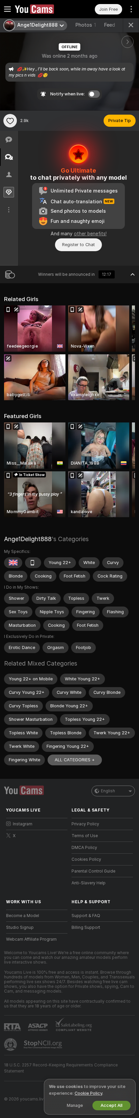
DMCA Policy (84, 847)
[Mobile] (33, 562)
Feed (109, 25)
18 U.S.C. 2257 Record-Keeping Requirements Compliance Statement (61, 1068)
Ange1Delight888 (28, 538)
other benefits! (90, 233)
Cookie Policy (88, 1093)
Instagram (22, 824)
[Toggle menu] (7, 9)
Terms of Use (85, 835)
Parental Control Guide (93, 871)
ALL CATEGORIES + (75, 759)
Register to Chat (78, 244)
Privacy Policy (85, 824)
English (108, 791)
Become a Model (22, 915)
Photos (85, 25)
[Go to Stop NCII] (43, 1044)
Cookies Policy (86, 859)
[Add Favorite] (10, 120)
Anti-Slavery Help (89, 883)
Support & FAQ (86, 915)
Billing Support (86, 927)
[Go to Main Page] (42, 9)
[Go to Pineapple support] (11, 1044)
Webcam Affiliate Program (31, 939)
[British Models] (13, 562)
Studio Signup (20, 927)
